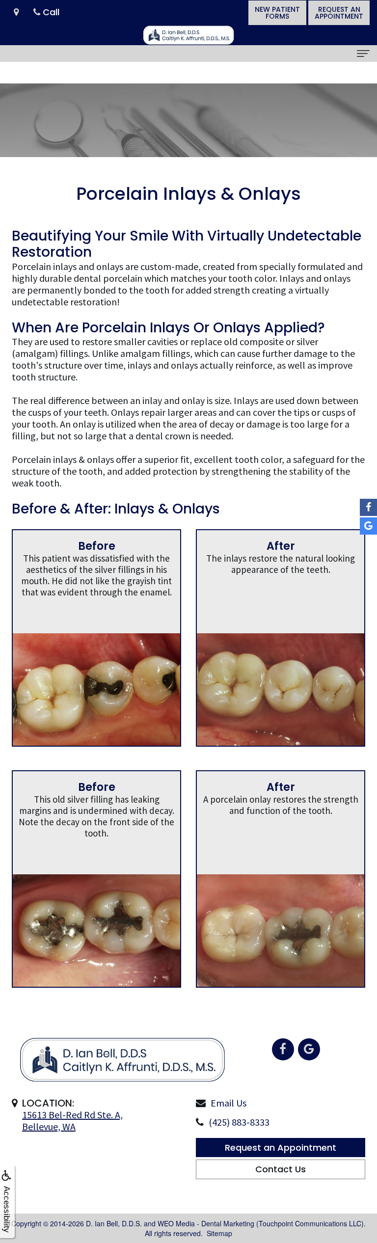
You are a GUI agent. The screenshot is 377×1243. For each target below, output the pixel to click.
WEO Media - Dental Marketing (206, 1223)
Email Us (228, 1103)
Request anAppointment (339, 12)
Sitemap (219, 1233)
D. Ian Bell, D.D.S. (114, 1223)
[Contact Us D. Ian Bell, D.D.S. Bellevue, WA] (16, 12)
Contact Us (280, 1169)
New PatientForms (277, 12)
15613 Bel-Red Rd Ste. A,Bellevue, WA (72, 1120)
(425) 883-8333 (239, 1122)
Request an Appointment (280, 1147)
